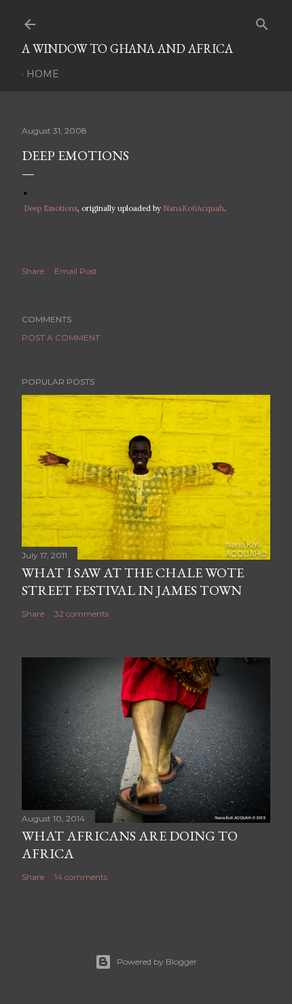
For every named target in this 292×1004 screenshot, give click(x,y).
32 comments (81, 614)
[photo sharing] (25, 191)
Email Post (75, 271)
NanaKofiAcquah (193, 208)
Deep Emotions (50, 208)
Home (42, 74)
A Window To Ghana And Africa (127, 48)
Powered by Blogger (157, 962)
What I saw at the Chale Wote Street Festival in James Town (133, 581)
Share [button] (33, 271)
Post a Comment (61, 337)
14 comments (80, 877)
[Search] (262, 21)
